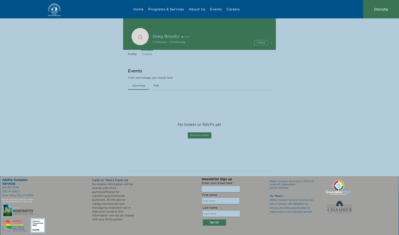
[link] (138, 85)
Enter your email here (217, 183)
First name (209, 195)
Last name (210, 208)
